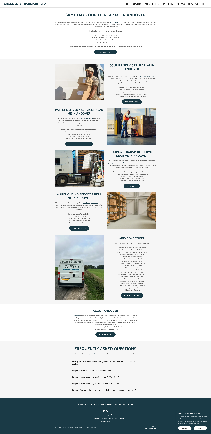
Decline (184, 428)
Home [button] (80, 404)
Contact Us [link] (193, 4)
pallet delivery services (85, 118)
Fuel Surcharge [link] (114, 404)
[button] (137, 4)
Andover (77, 316)
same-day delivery (115, 22)
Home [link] (128, 4)
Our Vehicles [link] (168, 4)
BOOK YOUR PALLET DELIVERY (79, 144)
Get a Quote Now (105, 334)
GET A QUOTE (132, 186)
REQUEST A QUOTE (131, 102)
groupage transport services (117, 163)
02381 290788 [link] (105, 422)
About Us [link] (181, 4)
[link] (25, 4)
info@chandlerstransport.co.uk (97, 354)
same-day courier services (147, 76)
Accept (200, 428)
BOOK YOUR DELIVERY (105, 52)
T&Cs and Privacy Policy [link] (95, 404)
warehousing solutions (90, 203)
